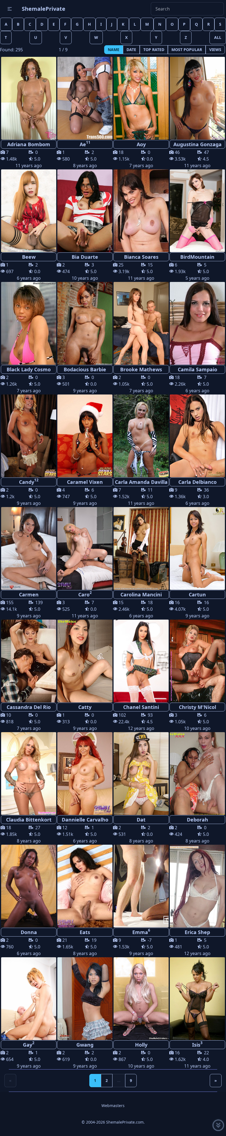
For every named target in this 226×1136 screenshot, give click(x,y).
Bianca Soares (141, 257)
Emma (141, 931)
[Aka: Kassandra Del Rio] (29, 661)
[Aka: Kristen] (85, 210)
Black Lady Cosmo (29, 369)
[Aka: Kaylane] (141, 210)
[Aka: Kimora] (29, 436)
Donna (29, 932)
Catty (85, 707)
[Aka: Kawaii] (141, 886)
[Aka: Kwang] (85, 886)
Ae (85, 144)
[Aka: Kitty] (29, 323)
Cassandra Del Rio (29, 707)
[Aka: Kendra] (197, 998)
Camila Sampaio (197, 369)
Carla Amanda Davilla (141, 482)
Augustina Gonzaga (197, 144)
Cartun (197, 594)
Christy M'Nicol (197, 707)
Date (131, 49)
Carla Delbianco (197, 482)
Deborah (197, 819)
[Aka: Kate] (197, 98)
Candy (29, 481)
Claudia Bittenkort (29, 819)
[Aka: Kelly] (141, 323)
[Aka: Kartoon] (197, 548)
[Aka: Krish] (85, 98)
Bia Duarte (85, 257)
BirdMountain (197, 257)
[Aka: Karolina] (197, 886)
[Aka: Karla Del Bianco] (197, 436)
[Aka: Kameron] (141, 661)
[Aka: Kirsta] (141, 998)
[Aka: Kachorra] (85, 548)
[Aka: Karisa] (141, 773)
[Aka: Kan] (29, 210)
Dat (141, 819)
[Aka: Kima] (85, 436)
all (217, 37)
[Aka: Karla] (141, 436)
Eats (85, 932)
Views (215, 49)
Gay (28, 1044)
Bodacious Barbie (85, 369)
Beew (29, 257)
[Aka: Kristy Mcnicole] (197, 661)
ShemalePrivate (43, 8)
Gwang (84, 1044)
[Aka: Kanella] (29, 98)
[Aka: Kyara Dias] (29, 773)
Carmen (29, 594)
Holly (141, 1044)
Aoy (141, 144)
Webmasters (113, 1105)
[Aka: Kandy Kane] (85, 323)
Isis (197, 1044)
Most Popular (186, 49)
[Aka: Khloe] (85, 773)
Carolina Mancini (141, 594)
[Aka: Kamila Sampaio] (197, 323)
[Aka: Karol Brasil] (141, 548)
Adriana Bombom (28, 144)
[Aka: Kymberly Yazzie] (29, 548)
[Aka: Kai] (141, 98)
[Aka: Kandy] (85, 661)
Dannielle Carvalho (85, 819)
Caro (85, 594)
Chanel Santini (141, 707)
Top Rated (153, 49)
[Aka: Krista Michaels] (197, 210)
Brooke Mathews (141, 369)
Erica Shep (197, 932)
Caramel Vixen (85, 482)
